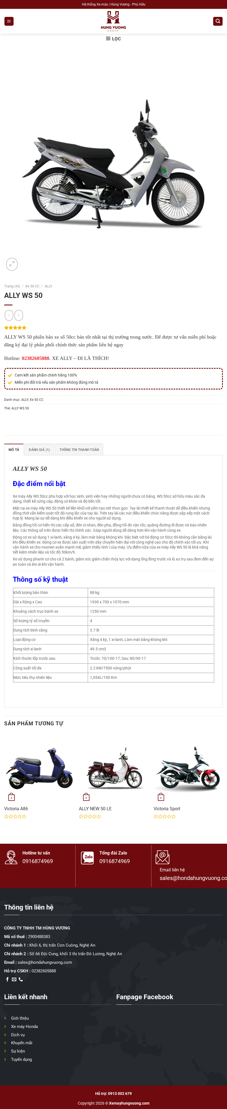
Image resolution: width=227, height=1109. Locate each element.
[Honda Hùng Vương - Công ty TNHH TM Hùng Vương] (113, 21)
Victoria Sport (167, 808)
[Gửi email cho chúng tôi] (14, 979)
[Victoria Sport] (188, 768)
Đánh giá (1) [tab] (39, 450)
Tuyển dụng (21, 1059)
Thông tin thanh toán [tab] (79, 450)
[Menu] (8, 21)
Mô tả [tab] (14, 450)
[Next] (222, 784)
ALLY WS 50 (20, 408)
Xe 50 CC (32, 286)
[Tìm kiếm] (217, 21)
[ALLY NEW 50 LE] (113, 768)
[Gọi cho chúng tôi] (21, 979)
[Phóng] (12, 264)
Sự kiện (18, 1051)
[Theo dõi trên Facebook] (7, 979)
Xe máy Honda (24, 1026)
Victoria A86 (16, 808)
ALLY (48, 286)
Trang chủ (12, 286)
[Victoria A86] (38, 768)
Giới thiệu (20, 1018)
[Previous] (4, 784)
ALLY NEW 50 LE (95, 808)
